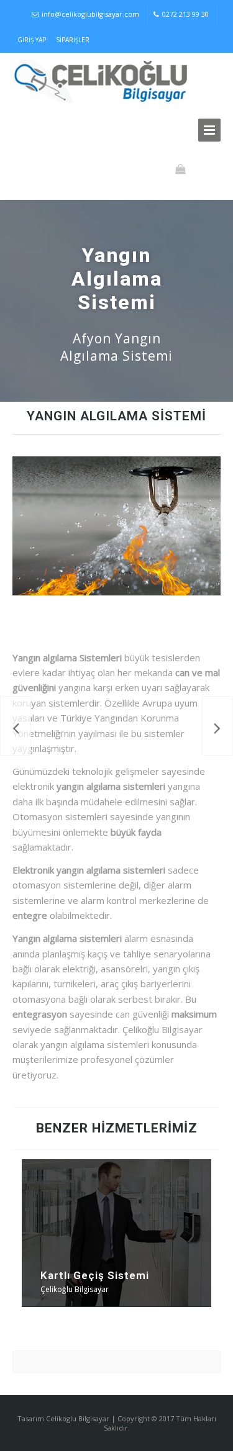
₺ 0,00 (202, 168)
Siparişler (72, 39)
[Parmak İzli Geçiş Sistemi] (15, 726)
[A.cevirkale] (103, 80)
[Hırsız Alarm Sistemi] (217, 726)
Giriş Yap (31, 39)
